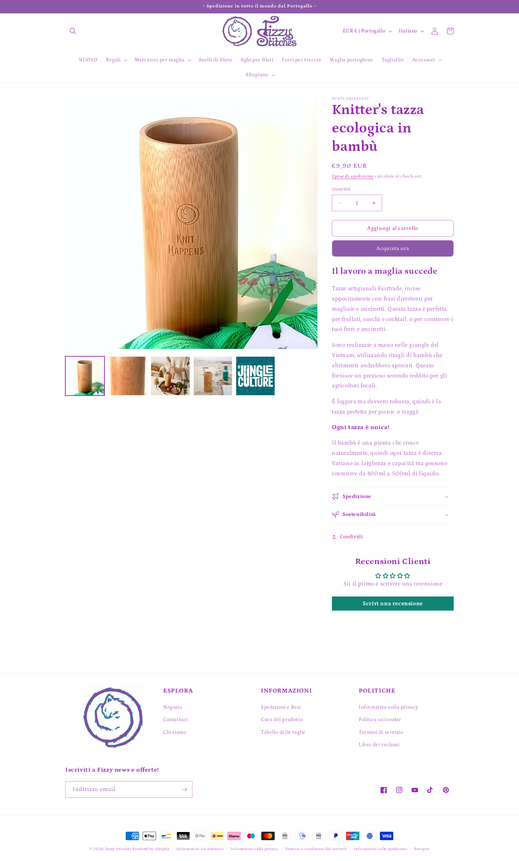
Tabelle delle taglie (283, 732)
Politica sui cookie (380, 720)
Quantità (341, 189)
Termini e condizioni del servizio (316, 849)
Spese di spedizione (353, 176)
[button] (73, 31)
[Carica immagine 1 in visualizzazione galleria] (85, 376)
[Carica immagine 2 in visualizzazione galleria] (127, 376)
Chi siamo (174, 732)
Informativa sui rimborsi (200, 849)
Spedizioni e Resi (281, 707)
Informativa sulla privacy (388, 707)
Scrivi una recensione (393, 603)
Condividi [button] (351, 537)
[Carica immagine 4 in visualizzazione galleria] (213, 376)
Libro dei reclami (379, 745)
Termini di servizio (381, 732)
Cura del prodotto (282, 720)
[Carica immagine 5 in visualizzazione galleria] (255, 376)
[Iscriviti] (184, 789)
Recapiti (422, 849)
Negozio (172, 707)
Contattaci (175, 720)
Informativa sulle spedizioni (380, 849)
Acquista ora (392, 248)
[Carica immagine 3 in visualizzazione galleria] (170, 376)
